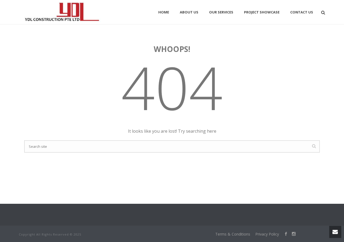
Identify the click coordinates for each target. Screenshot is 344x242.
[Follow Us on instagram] (292, 234)
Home (163, 12)
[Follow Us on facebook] (284, 234)
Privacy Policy (267, 234)
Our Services (221, 12)
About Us (189, 12)
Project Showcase (262, 12)
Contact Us (301, 12)
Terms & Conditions (232, 234)
